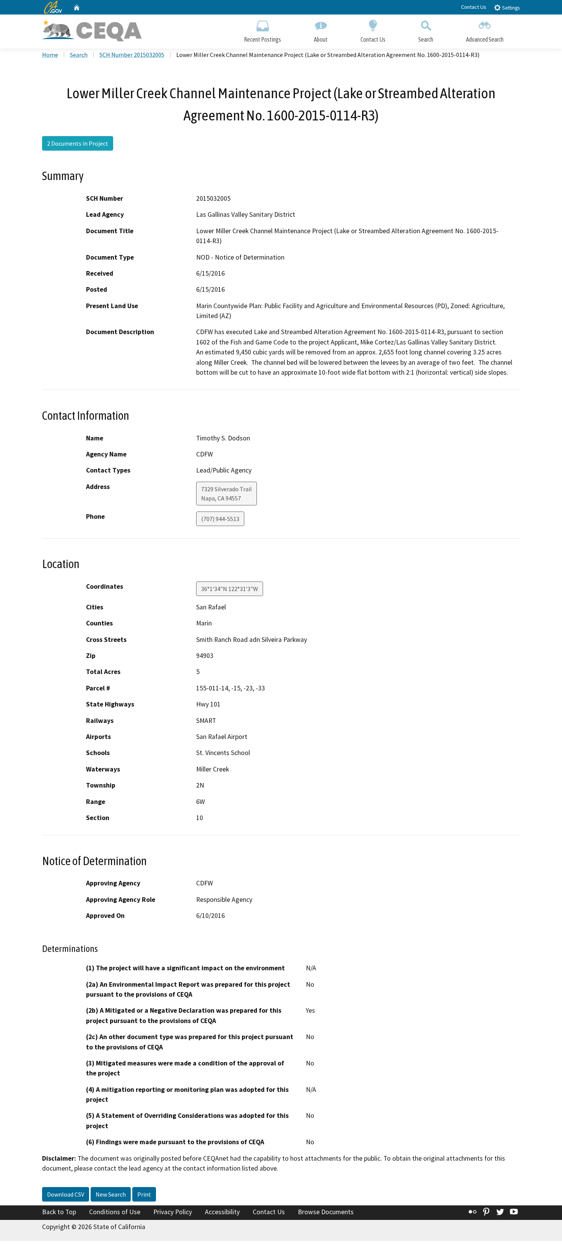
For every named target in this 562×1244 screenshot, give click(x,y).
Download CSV (65, 1194)
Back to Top (59, 1212)
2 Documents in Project (77, 143)
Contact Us (473, 6)
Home (50, 54)
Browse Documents (326, 1212)
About (321, 39)
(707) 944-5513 (220, 519)
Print (144, 1194)
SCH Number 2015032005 (131, 54)
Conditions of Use (114, 1212)
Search (425, 39)
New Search (111, 1194)
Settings (510, 8)
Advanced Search (485, 39)
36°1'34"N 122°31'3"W (229, 589)
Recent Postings (262, 39)
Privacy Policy (172, 1212)
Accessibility (222, 1212)
